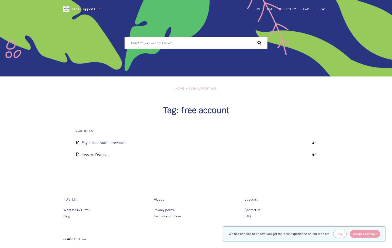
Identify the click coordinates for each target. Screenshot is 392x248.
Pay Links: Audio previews (103, 142)
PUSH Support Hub (86, 9)
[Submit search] (259, 43)
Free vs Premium (95, 154)
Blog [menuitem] (321, 9)
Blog (66, 216)
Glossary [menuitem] (287, 9)
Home (179, 88)
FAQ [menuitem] (306, 9)
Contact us (252, 210)
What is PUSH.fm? (76, 210)
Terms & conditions (167, 216)
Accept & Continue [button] (365, 234)
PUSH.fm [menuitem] (264, 9)
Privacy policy (164, 210)
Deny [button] (340, 234)
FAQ (247, 216)
